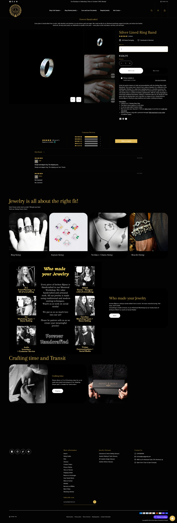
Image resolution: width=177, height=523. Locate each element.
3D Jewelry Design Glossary (107, 459)
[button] (164, 10)
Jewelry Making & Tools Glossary (108, 456)
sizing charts (148, 109)
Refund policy (69, 516)
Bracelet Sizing (137, 255)
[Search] (151, 10)
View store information (160, 80)
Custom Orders (68, 464)
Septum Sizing (57, 255)
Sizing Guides (67, 456)
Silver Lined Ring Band (138, 32)
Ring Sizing (16, 255)
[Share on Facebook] (120, 118)
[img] (39, 158)
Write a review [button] (126, 141)
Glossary (66, 462)
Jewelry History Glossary (106, 462)
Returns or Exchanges (70, 475)
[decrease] (121, 63)
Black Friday (67, 489)
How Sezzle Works (69, 478)
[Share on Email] (126, 118)
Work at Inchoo (68, 481)
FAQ (65, 459)
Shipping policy (95, 516)
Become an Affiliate (69, 486)
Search (65, 453)
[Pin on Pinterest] (123, 118)
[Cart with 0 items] (164, 10)
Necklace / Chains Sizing (101, 255)
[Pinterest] (17, 1)
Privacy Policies (68, 467)
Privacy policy (78, 516)
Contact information (106, 516)
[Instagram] (12, 1)
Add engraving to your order (157, 112)
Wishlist (66, 483)
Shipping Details (68, 472)
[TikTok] (14, 1)
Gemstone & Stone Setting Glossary (109, 453)
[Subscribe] (94, 501)
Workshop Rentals (69, 491)
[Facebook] (10, 1)
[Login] (158, 10)
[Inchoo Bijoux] (15, 10)
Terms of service (86, 516)
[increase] (129, 63)
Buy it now (156, 71)
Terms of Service (68, 470)
